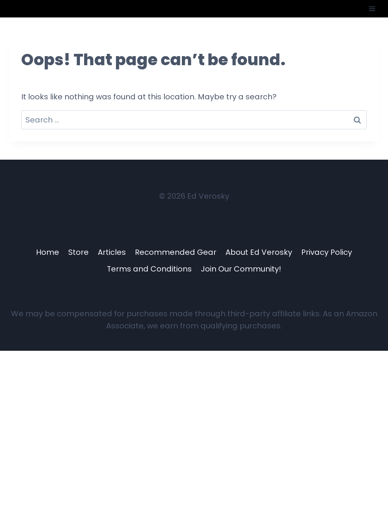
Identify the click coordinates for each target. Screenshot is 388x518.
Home (47, 252)
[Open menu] (372, 8)
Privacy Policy (326, 252)
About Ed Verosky (258, 252)
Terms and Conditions (149, 269)
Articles (112, 252)
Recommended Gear (175, 252)
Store (78, 252)
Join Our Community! (241, 269)
